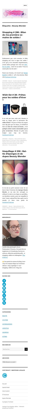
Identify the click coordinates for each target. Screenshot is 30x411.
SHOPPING (5, 332)
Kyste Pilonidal (6, 398)
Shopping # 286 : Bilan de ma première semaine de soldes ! (14, 35)
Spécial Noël (5, 387)
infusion (4, 85)
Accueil (4, 383)
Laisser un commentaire (14, 88)
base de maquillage (22, 80)
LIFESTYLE (5, 328)
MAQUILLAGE (21, 85)
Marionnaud (5, 87)
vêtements (4, 88)
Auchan (15, 80)
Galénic (24, 84)
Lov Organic (15, 85)
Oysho (14, 141)
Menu (25, 5)
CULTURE (5, 320)
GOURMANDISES (7, 324)
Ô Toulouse (5, 394)
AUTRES (4, 336)
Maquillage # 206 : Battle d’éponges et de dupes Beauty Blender (14, 154)
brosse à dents (5, 140)
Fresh (20, 84)
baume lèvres (5, 82)
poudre (18, 141)
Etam (14, 140)
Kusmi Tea (9, 85)
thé (21, 87)
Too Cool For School (11, 143)
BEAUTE (4, 316)
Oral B (14, 87)
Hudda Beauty (23, 140)
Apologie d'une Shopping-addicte (10, 406)
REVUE (23, 207)
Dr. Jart (12, 84)
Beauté (10, 80)
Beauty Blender (18, 82)
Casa (6, 84)
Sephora (18, 87)
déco (9, 84)
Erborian (17, 84)
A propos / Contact (7, 402)
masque (11, 87)
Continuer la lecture (10, 77)
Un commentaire (13, 145)
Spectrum (4, 209)
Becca (24, 138)
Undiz (24, 87)
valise (21, 143)
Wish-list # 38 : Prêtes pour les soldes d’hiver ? (14, 97)
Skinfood (4, 143)
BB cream (11, 82)
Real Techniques (17, 207)
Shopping (11, 138)
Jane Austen (6, 391)
